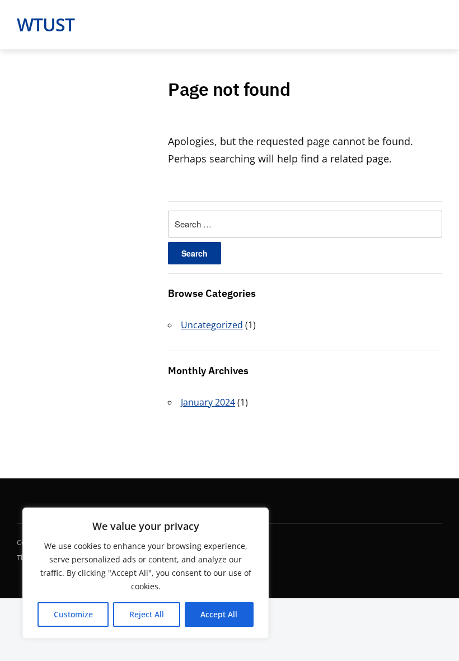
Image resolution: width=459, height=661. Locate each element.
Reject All (146, 614)
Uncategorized (212, 325)
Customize (73, 614)
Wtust (45, 24)
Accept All (218, 614)
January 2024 (208, 402)
